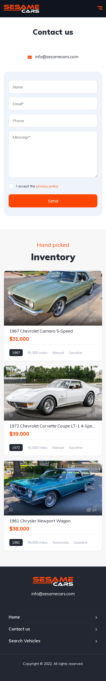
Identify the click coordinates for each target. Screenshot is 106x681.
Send (53, 200)
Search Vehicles (24, 640)
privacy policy (47, 186)
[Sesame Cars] (21, 9)
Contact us (19, 628)
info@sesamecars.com (56, 56)
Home (14, 617)
